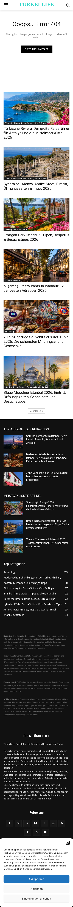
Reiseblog (9, 331)
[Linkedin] (26, 823)
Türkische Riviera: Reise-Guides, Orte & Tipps (25, 123)
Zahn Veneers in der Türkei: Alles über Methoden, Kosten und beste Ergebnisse (47, 476)
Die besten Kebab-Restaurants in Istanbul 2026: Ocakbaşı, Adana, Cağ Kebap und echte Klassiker (46, 458)
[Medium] (35, 823)
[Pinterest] (44, 823)
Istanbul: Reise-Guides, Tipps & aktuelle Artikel (26, 387)
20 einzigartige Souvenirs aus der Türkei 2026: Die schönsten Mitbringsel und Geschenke (36, 341)
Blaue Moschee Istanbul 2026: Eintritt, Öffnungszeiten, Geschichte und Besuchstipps (35, 397)
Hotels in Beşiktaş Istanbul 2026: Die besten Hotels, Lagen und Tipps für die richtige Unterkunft (47, 524)
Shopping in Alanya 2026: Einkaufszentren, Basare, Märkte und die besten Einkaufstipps (47, 506)
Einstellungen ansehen (36, 898)
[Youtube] (45, 832)
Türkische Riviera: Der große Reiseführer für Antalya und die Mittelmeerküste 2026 (36, 133)
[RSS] (61, 823)
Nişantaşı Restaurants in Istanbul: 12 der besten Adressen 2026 (34, 288)
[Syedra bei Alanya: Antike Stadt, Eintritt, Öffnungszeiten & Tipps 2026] (36, 163)
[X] (36, 832)
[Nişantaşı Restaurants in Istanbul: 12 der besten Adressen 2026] (36, 265)
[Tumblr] (27, 832)
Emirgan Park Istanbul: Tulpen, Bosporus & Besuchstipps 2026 (36, 237)
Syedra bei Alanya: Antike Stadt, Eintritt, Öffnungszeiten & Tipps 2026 (36, 186)
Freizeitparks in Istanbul (16, 229)
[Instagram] (18, 823)
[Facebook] (9, 823)
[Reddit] (53, 823)
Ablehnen (36, 888)
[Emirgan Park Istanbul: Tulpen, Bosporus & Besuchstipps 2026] (36, 214)
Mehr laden (35, 410)
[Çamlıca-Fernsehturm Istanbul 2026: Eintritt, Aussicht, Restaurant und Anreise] (13, 442)
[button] (67, 843)
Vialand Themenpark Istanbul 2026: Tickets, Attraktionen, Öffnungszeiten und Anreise (47, 543)
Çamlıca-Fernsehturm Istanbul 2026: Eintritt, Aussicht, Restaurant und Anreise (46, 439)
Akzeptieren (36, 879)
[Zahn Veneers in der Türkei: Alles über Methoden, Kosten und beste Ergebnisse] (13, 479)
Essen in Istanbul (12, 280)
